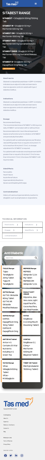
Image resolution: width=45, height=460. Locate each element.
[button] (35, 3)
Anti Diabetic (8, 69)
